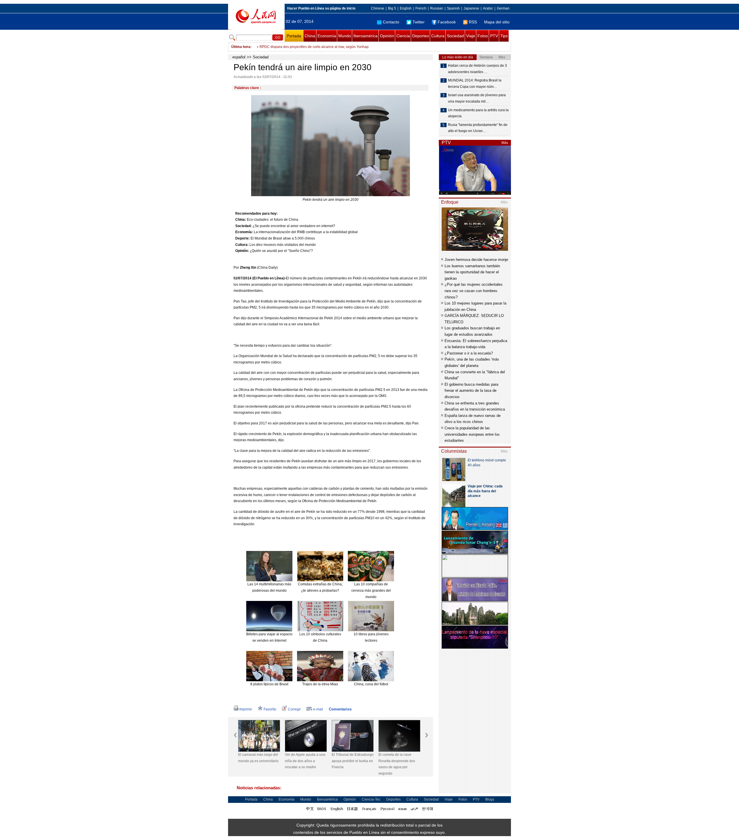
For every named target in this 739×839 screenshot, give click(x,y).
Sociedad (455, 36)
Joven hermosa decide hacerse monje (476, 259)
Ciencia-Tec (371, 799)
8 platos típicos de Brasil (269, 684)
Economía (327, 36)
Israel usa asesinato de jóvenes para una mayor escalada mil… (477, 98)
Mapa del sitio (497, 22)
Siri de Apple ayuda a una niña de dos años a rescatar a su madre (305, 761)
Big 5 (392, 8)
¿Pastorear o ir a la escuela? (469, 353)
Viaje (470, 36)
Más (504, 143)
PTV (494, 36)
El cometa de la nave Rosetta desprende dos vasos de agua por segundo (396, 764)
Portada (294, 36)
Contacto (391, 22)
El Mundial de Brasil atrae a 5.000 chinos (283, 238)
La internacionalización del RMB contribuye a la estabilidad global (306, 232)
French (420, 8)
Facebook (447, 22)
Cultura (438, 36)
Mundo (344, 36)
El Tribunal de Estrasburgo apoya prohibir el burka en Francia (353, 761)
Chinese (377, 8)
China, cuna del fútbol (371, 684)
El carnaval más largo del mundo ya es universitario (258, 758)
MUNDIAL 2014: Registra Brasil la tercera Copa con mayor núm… (474, 83)
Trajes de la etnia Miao (320, 684)
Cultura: (242, 245)
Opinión (387, 36)
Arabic (488, 8)
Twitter (419, 22)
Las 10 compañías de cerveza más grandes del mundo (371, 590)
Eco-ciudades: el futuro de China (272, 220)
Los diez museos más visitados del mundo (282, 245)
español (238, 57)
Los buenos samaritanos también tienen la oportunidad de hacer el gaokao (472, 272)
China (310, 36)
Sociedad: (243, 226)
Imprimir (245, 709)
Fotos (482, 36)
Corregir (294, 709)
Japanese (471, 8)
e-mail (318, 709)
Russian (436, 8)
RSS (473, 22)
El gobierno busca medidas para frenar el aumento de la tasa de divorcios (471, 390)
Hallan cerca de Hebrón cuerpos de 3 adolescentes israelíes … (477, 69)
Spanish (453, 8)
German (503, 8)
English (406, 8)
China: (240, 220)
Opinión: (242, 251)
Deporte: (242, 238)
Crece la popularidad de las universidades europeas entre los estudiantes (472, 434)
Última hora (240, 47)
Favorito (270, 709)
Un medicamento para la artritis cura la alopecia (478, 113)
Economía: (244, 232)
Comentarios (340, 709)
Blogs (489, 799)
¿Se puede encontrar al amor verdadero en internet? (294, 226)
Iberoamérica (365, 36)
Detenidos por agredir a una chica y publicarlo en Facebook (306, 47)
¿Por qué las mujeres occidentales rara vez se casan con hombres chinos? (474, 290)
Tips (504, 36)
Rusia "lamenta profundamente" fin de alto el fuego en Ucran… (477, 128)
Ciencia (403, 36)
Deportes (420, 36)
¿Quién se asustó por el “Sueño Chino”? (281, 251)
